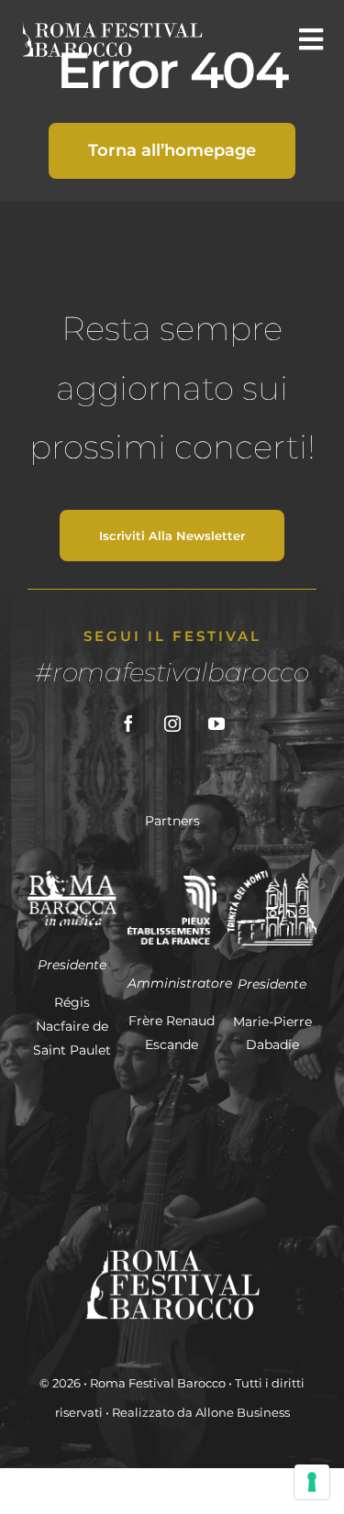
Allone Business (242, 1412)
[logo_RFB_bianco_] (111, 27)
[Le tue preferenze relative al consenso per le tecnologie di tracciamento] (311, 1481)
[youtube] (216, 723)
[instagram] (172, 723)
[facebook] (128, 723)
